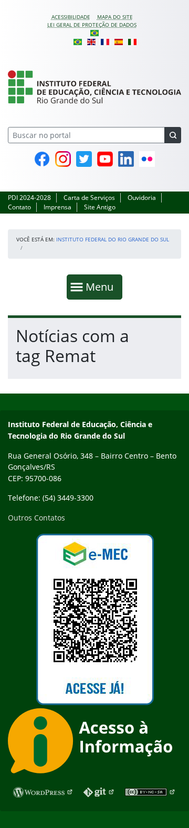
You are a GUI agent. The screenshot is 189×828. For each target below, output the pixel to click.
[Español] (118, 41)
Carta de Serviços (89, 197)
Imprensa (57, 207)
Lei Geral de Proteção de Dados (91, 24)
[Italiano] (132, 41)
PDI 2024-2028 (29, 197)
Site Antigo (100, 207)
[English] (91, 41)
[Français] (105, 41)
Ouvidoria (142, 197)
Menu (101, 286)
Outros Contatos (36, 518)
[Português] (94, 32)
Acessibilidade (70, 16)
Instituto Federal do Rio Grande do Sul (112, 239)
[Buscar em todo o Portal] (172, 135)
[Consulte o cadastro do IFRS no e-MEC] (94, 619)
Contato (19, 207)
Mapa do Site (115, 16)
